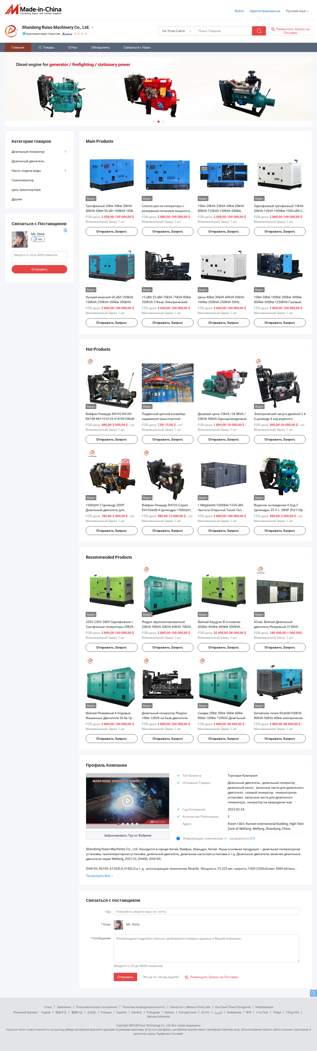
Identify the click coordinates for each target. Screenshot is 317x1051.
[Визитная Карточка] (65, 230)
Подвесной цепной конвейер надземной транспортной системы (163, 419)
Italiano (169, 1012)
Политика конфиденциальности (143, 1007)
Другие (17, 199)
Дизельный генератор (28, 151)
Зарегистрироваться (264, 11)
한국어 (205, 1012)
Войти (239, 11)
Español (121, 1012)
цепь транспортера (26, 189)
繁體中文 (77, 1012)
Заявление (64, 1007)
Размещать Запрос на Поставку (211, 977)
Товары (48, 47)
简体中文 (61, 1012)
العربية (218, 1012)
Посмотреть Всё (98, 875)
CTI (252, 838)
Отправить (125, 977)
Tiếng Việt (292, 1012)
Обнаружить (100, 47)
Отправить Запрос (111, 231)
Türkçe (277, 1012)
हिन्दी (248, 1012)
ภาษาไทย (262, 1012)
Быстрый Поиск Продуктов (233, 1007)
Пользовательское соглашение (96, 1007)
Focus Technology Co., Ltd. (154, 1025)
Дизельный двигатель (28, 161)
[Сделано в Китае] (34, 9)
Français (106, 1012)
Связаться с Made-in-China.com (189, 1007)
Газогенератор (23, 180)
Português (153, 1012)
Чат (40, 239)
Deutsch (137, 1012)
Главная (18, 47)
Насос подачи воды (26, 170)
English (46, 1012)
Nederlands (234, 1012)
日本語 (91, 1012)
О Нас (72, 47)
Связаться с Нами (137, 47)
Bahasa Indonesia (158, 1016)
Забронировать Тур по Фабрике (128, 835)
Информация (264, 1007)
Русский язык (187, 1012)
